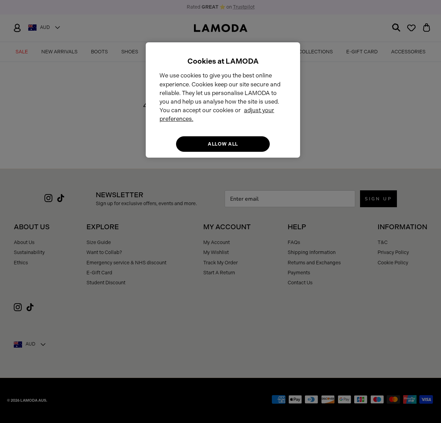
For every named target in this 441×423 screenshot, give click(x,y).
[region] (223, 100)
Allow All (223, 144)
